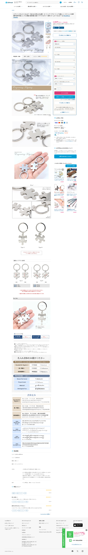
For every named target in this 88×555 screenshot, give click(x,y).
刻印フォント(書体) (60, 41)
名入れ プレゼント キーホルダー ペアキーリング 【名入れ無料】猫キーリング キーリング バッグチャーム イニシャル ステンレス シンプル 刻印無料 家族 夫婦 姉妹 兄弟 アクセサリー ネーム (72, 195)
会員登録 (70, 2)
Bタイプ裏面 (56, 68)
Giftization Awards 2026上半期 (45, 532)
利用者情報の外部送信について (28, 537)
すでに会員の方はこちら (77, 544)
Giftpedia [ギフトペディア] (61, 525)
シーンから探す (17, 6)
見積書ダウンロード (65, 112)
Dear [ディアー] (59, 530)
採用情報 (24, 539)
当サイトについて (25, 523)
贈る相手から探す (32, 6)
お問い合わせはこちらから (65, 156)
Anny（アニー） (59, 523)
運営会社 (24, 525)
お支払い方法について (9, 523)
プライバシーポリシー (26, 534)
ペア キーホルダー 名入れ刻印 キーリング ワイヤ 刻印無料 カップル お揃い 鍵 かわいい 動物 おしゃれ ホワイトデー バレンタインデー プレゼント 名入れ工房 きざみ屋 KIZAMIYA (59, 195)
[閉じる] (86, 530)
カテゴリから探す (47, 6)
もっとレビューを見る (45, 514)
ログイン (65, 2)
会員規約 (24, 532)
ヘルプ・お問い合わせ (9, 525)
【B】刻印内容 (57, 61)
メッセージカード (59, 76)
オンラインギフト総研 (26, 527)
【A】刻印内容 (57, 47)
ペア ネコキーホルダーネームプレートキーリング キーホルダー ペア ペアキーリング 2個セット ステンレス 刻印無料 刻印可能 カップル (59, 180)
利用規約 (24, 530)
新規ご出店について (43, 523)
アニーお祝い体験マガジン (61, 527)
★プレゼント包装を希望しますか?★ (61, 81)
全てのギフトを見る (71, 165)
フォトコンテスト (42, 529)
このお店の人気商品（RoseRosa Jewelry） (63, 163)
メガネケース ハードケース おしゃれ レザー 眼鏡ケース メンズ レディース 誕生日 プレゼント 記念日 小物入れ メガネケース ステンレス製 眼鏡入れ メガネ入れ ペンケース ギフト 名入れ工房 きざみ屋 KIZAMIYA (72, 180)
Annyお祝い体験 (59, 532)
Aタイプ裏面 (56, 54)
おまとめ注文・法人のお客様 (66, 6)
